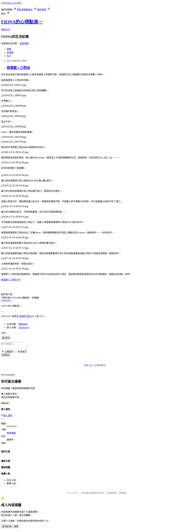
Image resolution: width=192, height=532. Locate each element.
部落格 (10, 52)
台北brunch (24, 327)
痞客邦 (22, 316)
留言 (29, 316)
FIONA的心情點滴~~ (22, 21)
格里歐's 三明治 (18, 68)
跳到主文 (5, 29)
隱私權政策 (111, 493)
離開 (16, 526)
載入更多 (6, 338)
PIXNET (75, 493)
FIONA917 (6, 300)
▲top (3, 332)
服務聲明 (122, 493)
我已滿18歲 (7, 526)
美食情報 (24, 43)
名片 (9, 56)
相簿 (9, 49)
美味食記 (23, 324)
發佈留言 (6, 355)
